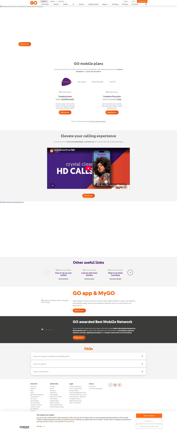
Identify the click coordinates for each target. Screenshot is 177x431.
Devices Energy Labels (57, 407)
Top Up (133, 1)
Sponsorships (34, 401)
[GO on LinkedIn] (119, 385)
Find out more (63, 279)
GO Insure (125, 4)
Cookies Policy (53, 421)
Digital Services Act (75, 401)
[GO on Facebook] (110, 385)
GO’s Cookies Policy (75, 388)
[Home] (34, 3)
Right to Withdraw (75, 403)
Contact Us (92, 386)
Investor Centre (35, 407)
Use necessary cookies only (149, 426)
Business (52, 1)
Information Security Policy (78, 394)
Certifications (34, 396)
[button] (66, 82)
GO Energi (115, 4)
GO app (52, 386)
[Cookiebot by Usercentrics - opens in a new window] (24, 427)
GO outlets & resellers (96, 388)
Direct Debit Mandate (98, 121)
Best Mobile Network (36, 394)
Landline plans (54, 401)
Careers (32, 388)
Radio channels (54, 403)
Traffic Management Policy (77, 392)
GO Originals (54, 394)
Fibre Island (53, 399)
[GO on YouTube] (115, 385)
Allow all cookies (149, 415)
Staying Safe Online (56, 405)
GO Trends (135, 4)
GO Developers (35, 403)
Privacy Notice (74, 390)
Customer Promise (36, 405)
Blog (31, 390)
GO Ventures (34, 409)
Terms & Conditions (75, 386)
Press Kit (33, 411)
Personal (44, 1)
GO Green (33, 399)
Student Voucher (93, 4)
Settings (39, 426)
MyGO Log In (142, 1)
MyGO (52, 388)
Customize (148, 421)
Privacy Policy (69, 421)
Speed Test (53, 392)
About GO (33, 386)
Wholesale (61, 1)
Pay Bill (126, 1)
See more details (115, 279)
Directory (53, 390)
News (32, 392)
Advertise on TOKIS (56, 396)
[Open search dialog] (146, 4)
